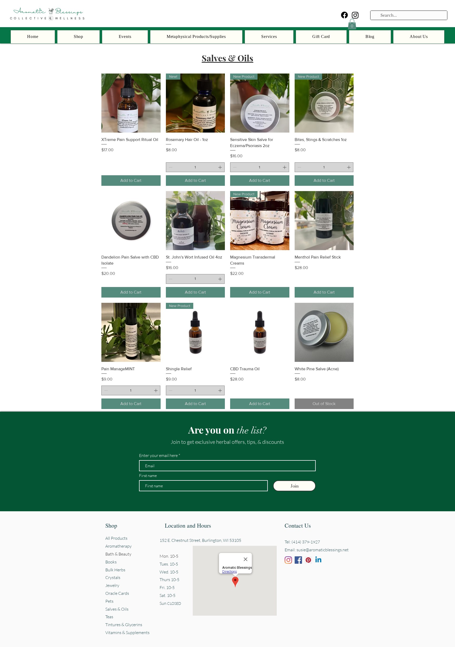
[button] (352, 24)
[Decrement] (170, 167)
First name (148, 476)
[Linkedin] (318, 560)
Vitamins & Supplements (127, 632)
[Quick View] (131, 103)
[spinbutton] (195, 167)
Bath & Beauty (118, 554)
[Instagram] (355, 15)
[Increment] (220, 167)
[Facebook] (344, 15)
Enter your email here (158, 455)
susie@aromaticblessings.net (322, 549)
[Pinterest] (308, 560)
